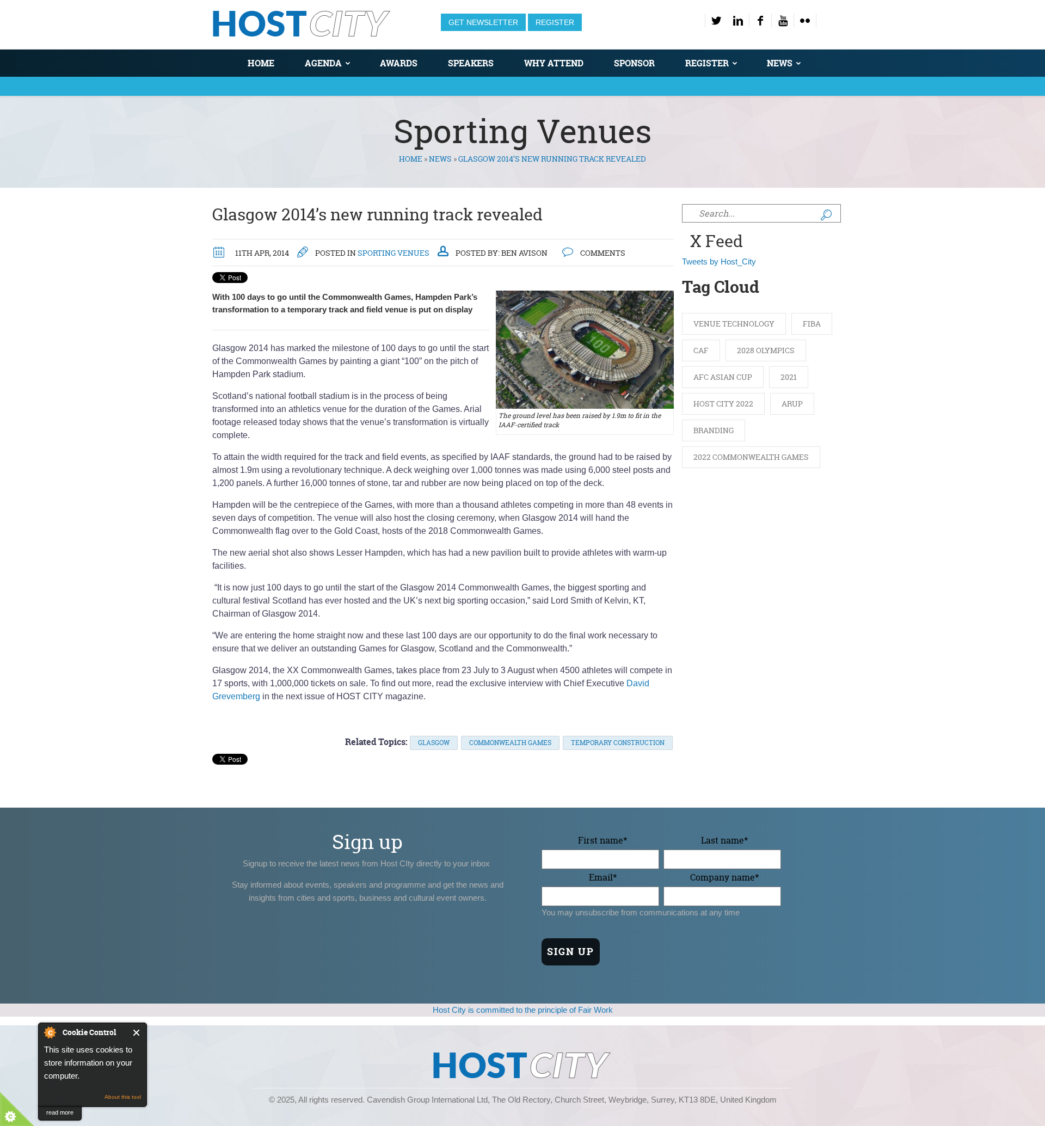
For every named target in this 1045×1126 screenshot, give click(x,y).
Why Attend (553, 63)
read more (59, 1112)
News (779, 63)
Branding (713, 430)
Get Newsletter (483, 22)
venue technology (733, 323)
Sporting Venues (393, 253)
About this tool (122, 1097)
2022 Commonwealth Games (751, 457)
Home (261, 63)
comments (602, 253)
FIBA (812, 323)
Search (826, 215)
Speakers (471, 63)
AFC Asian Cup (722, 377)
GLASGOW (434, 742)
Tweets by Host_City (719, 261)
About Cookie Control (49, 1032)
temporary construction (618, 742)
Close (136, 1032)
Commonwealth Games (510, 742)
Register (555, 22)
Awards (398, 63)
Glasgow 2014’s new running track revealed (377, 215)
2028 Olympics (766, 350)
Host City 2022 (723, 403)
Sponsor (634, 63)
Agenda (323, 63)
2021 (788, 377)
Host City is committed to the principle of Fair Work (523, 1009)
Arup (792, 403)
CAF (701, 350)
